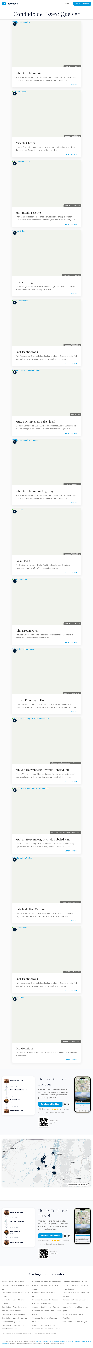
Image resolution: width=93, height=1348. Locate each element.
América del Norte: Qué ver (13, 1282)
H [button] (42, 1159)
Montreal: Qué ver (69, 1303)
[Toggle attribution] (88, 1184)
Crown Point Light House (32, 700)
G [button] (44, 1157)
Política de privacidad (78, 1341)
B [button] (52, 1153)
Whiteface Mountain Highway (34, 491)
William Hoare (65, 902)
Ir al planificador (82, 4)
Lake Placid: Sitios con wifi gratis (75, 1322)
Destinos (39, 1341)
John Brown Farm (27, 630)
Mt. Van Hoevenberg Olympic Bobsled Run (43, 769)
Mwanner (68, 66)
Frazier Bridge (25, 282)
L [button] (43, 1162)
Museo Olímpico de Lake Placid (35, 421)
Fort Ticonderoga (27, 351)
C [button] (38, 1168)
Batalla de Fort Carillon (30, 909)
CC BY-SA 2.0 (76, 693)
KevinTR (73, 414)
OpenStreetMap (74, 1184)
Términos (45, 1341)
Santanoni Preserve (28, 212)
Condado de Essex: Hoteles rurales (46, 1282)
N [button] (54, 1173)
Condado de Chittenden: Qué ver (45, 1307)
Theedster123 (66, 1041)
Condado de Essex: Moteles (13, 1314)
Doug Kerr (67, 693)
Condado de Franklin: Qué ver (44, 1325)
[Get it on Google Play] (68, 1104)
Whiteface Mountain (29, 73)
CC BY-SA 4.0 (76, 275)
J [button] (53, 1167)
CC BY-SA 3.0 (76, 66)
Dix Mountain (24, 1048)
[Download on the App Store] (64, 1104)
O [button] (46, 1166)
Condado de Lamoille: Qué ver (74, 1282)
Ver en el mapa (71, 85)
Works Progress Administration (60, 763)
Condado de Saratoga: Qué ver (75, 1300)
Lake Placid (23, 560)
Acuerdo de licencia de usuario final (60, 1341)
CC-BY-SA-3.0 (76, 136)
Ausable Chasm (25, 143)
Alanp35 (67, 136)
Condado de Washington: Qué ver (46, 1329)
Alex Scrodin (67, 275)
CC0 (79, 414)
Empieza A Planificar (50, 1104)
